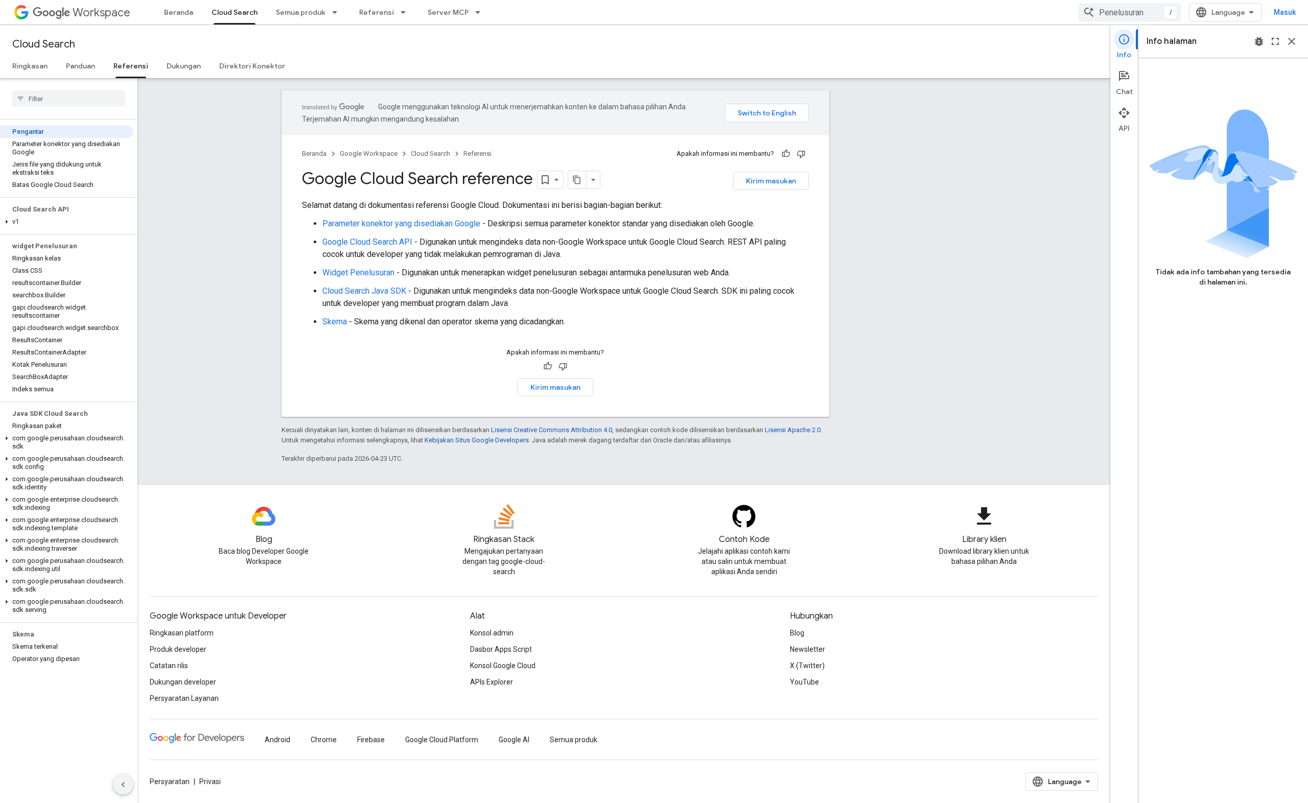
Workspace (101, 12)
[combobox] (1130, 12)
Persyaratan (170, 781)
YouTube (804, 682)
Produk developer (178, 649)
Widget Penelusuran (358, 272)
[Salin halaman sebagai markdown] (577, 179)
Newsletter (807, 649)
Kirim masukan (771, 180)
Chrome (324, 740)
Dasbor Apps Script (501, 649)
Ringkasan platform (182, 633)
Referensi (376, 12)
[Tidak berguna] (801, 153)
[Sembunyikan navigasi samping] (123, 784)
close (1292, 41)
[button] (66, 222)
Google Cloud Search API (367, 242)
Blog (797, 633)
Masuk (1285, 12)
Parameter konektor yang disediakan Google (401, 223)
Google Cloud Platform (441, 740)
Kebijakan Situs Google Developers (477, 440)
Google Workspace (369, 153)
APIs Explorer (491, 682)
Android (277, 740)
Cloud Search (235, 12)
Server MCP (448, 12)
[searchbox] (68, 98)
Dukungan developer (183, 682)
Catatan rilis (169, 666)
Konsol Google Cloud (502, 666)
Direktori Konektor (252, 65)
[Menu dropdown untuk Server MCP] (481, 12)
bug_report (1259, 41)
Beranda (178, 12)
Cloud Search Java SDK (364, 291)
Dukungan (184, 65)
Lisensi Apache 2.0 (793, 430)
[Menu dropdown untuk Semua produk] (337, 12)
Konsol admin (491, 633)
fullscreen (1275, 41)
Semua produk (300, 12)
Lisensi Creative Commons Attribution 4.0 (551, 430)
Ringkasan (30, 65)
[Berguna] (785, 153)
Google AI (514, 740)
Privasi (210, 781)
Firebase (371, 740)
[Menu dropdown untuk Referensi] (406, 12)
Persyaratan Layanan (184, 698)
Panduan (80, 65)
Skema (334, 321)
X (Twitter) (807, 666)
